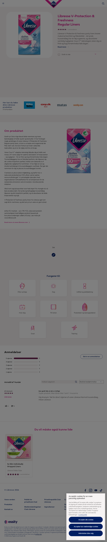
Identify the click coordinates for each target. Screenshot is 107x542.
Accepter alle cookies (85, 520)
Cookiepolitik (82, 515)
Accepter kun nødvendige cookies (86, 526)
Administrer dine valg (85, 533)
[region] (85, 516)
